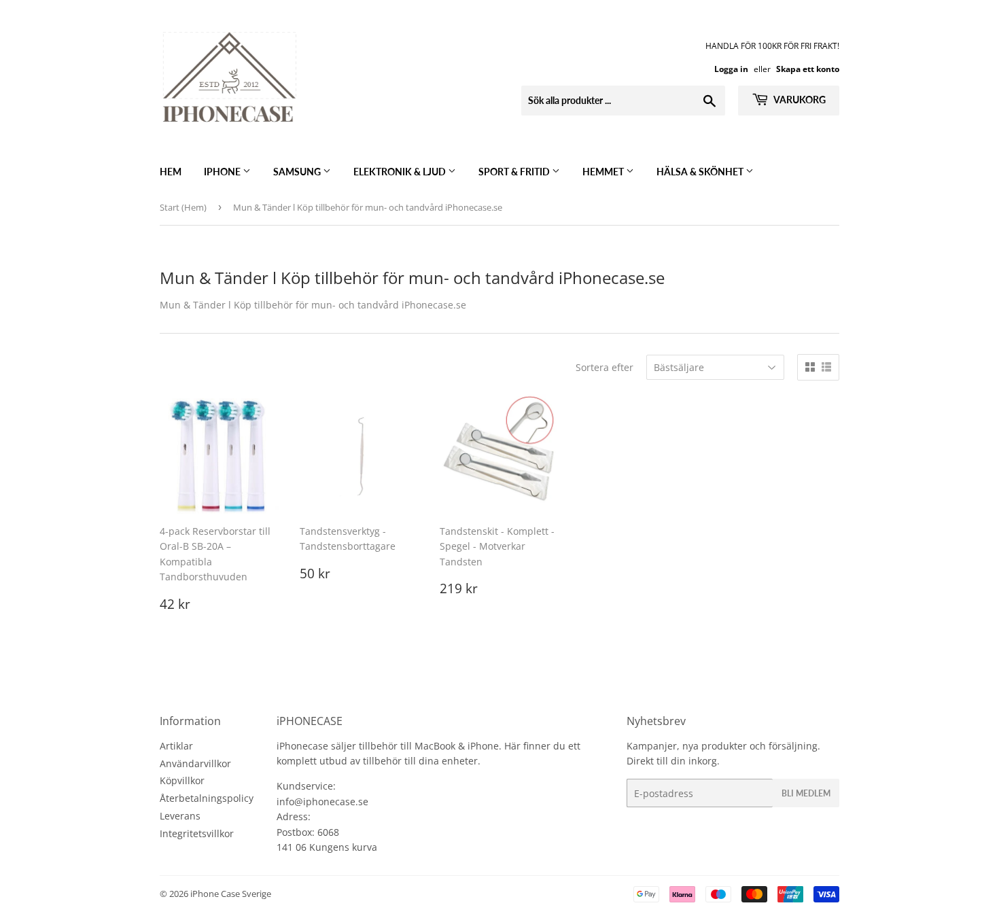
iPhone (223, 171)
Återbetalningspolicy (206, 798)
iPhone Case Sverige (230, 893)
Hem (170, 171)
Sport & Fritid (515, 171)
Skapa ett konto (807, 68)
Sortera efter (604, 367)
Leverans (180, 815)
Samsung (298, 171)
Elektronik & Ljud (400, 171)
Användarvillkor (195, 763)
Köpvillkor (182, 780)
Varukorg (799, 99)
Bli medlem (806, 793)
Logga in (731, 68)
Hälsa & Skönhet (701, 171)
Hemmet (604, 171)
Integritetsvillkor (197, 833)
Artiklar (176, 745)
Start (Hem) (183, 207)
